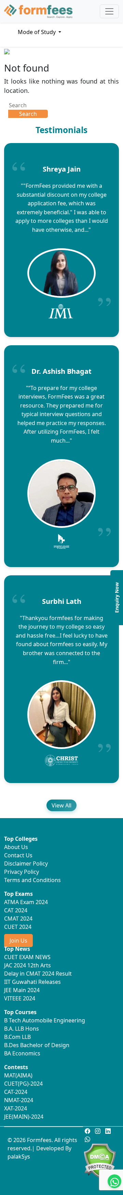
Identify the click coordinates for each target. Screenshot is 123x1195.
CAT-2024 (15, 1092)
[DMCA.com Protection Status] (99, 1160)
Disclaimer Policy (26, 863)
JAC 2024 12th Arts (27, 965)
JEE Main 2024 (22, 990)
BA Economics (22, 1053)
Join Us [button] (18, 940)
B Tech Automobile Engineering (44, 1020)
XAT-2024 (15, 1108)
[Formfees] (38, 11)
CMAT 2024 (18, 918)
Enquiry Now (116, 597)
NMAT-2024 (18, 1100)
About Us (16, 847)
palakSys (19, 1156)
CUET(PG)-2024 (23, 1083)
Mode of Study (37, 32)
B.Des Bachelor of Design (36, 1045)
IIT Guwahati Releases (32, 982)
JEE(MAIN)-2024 (23, 1116)
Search (28, 114)
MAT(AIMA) (18, 1075)
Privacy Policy (21, 872)
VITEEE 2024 (19, 998)
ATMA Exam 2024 (26, 902)
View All (61, 805)
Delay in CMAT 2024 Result (38, 973)
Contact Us (18, 855)
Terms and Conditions (32, 880)
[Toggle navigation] (109, 11)
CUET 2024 (17, 927)
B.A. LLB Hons (21, 1028)
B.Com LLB (17, 1037)
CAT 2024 (15, 910)
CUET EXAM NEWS (27, 957)
